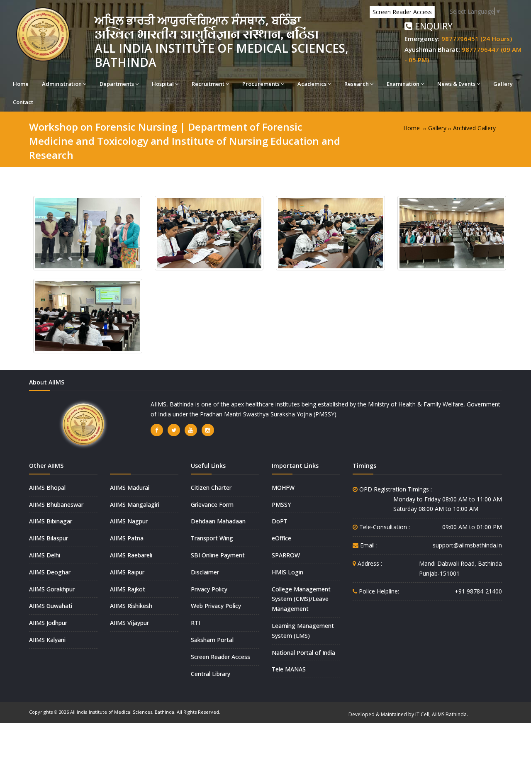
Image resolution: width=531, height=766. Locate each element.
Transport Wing (212, 538)
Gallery (503, 84)
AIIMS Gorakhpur (52, 589)
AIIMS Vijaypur (129, 623)
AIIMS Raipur (127, 572)
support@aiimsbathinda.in (467, 545)
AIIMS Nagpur (129, 521)
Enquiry (432, 25)
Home (21, 84)
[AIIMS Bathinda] (87, 232)
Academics (311, 84)
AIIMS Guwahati (50, 606)
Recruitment (208, 84)
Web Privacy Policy (216, 606)
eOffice (281, 538)
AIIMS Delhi (44, 555)
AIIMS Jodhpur (48, 623)
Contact (23, 102)
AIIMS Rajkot (127, 589)
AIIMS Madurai (129, 487)
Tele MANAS (289, 669)
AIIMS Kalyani (47, 640)
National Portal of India (303, 653)
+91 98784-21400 (478, 591)
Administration (62, 84)
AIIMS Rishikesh (131, 606)
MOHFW (283, 487)
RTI (195, 623)
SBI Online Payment (218, 555)
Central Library (210, 674)
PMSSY (281, 504)
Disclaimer (205, 572)
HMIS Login (287, 572)
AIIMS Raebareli (131, 555)
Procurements (261, 84)
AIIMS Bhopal (47, 487)
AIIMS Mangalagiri (134, 504)
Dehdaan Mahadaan (218, 521)
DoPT (279, 521)
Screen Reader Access (402, 12)
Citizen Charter (211, 487)
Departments (117, 84)
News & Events (456, 84)
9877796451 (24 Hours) (476, 38)
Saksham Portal (212, 640)
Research (356, 84)
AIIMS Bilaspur (48, 538)
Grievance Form (212, 504)
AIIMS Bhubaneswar (56, 504)
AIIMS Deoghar (50, 572)
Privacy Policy (209, 589)
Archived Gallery (474, 128)
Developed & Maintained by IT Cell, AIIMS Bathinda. (408, 714)
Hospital (163, 84)
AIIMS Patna (127, 538)
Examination (403, 84)
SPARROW (286, 555)
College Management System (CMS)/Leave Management (301, 599)
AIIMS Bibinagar (50, 521)
